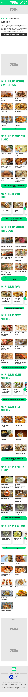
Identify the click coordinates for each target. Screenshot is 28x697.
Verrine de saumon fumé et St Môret (7, 258)
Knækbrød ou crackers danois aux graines (20, 453)
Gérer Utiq (19, 689)
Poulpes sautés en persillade (20, 99)
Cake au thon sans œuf (7, 179)
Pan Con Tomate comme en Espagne (6, 334)
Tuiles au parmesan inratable (18, 439)
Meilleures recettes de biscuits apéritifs (14, 459)
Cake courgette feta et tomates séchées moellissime (20, 180)
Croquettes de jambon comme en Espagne (17, 300)
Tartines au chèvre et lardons (21, 347)
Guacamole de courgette (19, 513)
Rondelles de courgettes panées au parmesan (6, 300)
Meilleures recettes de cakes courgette (14, 219)
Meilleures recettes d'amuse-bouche (14, 129)
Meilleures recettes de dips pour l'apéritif (14, 518)
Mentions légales (19, 684)
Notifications (22, 682)
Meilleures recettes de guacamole (14, 548)
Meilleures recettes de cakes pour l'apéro (14, 185)
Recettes (8, 18)
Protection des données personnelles (11, 687)
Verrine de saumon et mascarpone (21, 272)
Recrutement (11, 684)
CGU (25, 684)
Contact (9, 682)
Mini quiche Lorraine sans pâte (21, 112)
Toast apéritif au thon (20, 333)
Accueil (2, 18)
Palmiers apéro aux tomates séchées (5, 425)
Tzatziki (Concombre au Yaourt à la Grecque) (20, 486)
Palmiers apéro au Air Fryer (6, 438)
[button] (24, 209)
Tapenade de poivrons (5, 499)
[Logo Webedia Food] (14, 677)
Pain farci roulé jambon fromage (6, 391)
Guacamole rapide (17, 538)
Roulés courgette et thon (18, 391)
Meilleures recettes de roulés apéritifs (14, 399)
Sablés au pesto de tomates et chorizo (20, 425)
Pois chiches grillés (5, 99)
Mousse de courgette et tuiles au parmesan (7, 486)
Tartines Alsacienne (4, 361)
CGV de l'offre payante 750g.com (15, 686)
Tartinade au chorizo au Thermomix (19, 500)
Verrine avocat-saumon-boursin (6, 245)
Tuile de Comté (5, 452)
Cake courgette (6, 153)
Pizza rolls (4, 111)
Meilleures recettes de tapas (14, 308)
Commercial (4, 684)
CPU (5, 686)
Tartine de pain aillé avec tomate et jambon (20, 362)
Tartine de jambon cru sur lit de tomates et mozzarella (7, 348)
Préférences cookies (11, 689)
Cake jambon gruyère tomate (20, 154)
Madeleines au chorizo (19, 124)
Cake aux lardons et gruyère (6, 166)
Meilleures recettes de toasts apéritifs (14, 367)
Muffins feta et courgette (5, 124)
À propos (4, 682)
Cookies (23, 687)
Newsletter (15, 682)
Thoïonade (4, 512)
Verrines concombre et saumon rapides (6, 273)
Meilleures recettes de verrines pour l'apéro (14, 278)
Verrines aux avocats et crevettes (19, 259)
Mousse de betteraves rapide (20, 245)
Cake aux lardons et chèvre (20, 166)
